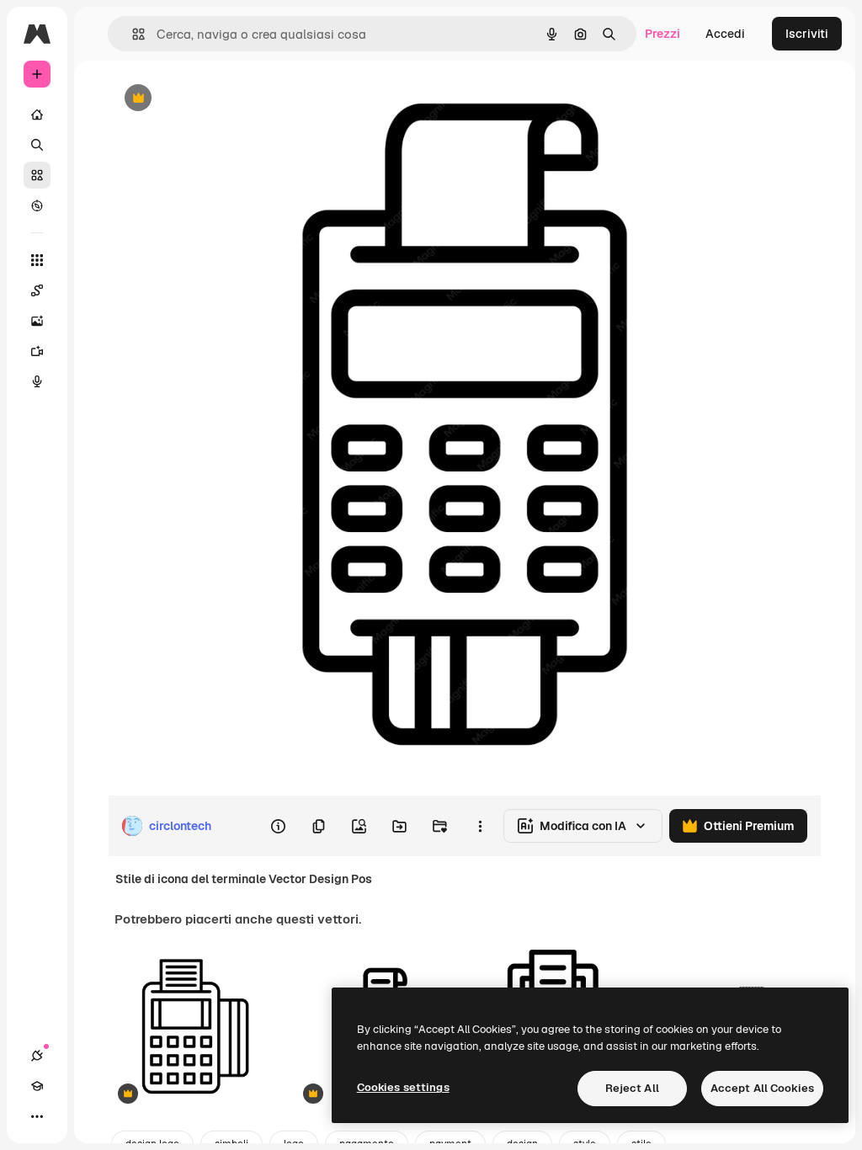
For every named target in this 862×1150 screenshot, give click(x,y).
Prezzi (662, 33)
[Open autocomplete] (132, 34)
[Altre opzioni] (480, 826)
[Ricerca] (37, 144)
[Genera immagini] (37, 320)
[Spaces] (37, 290)
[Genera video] (37, 351)
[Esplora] (37, 205)
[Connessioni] (37, 1055)
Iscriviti (806, 33)
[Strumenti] (37, 260)
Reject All (632, 1088)
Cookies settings (403, 1087)
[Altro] (37, 1116)
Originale (219, 99)
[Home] (37, 114)
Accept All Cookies (762, 1088)
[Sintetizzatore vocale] (37, 381)
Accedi (725, 33)
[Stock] (37, 175)
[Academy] (37, 1086)
